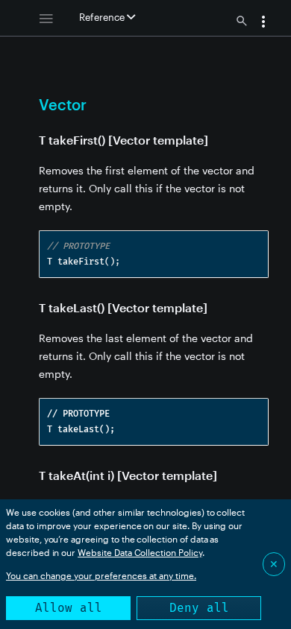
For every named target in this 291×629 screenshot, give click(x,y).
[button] (263, 23)
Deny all (199, 608)
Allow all (68, 608)
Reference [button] (103, 17)
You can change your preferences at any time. (101, 575)
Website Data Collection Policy (140, 552)
